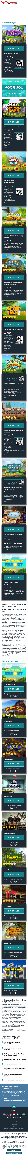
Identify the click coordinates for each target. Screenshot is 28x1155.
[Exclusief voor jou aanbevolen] (14, 88)
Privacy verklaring (20, 1140)
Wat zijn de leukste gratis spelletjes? (12, 1042)
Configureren (14, 1153)
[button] (14, 1107)
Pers (14, 1126)
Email (5, 1098)
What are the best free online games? (13, 1074)
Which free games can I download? (15, 1080)
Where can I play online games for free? (14, 1069)
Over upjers (14, 1124)
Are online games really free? (13, 1064)
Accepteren (14, 1150)
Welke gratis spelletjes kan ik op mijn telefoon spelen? (14, 1054)
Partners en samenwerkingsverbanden (14, 1128)
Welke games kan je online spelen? (15, 1059)
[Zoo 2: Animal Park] (0, 13)
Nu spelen (14, 48)
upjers (8, 2)
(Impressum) (11, 1134)
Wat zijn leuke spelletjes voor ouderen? (13, 1048)
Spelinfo (6, 74)
